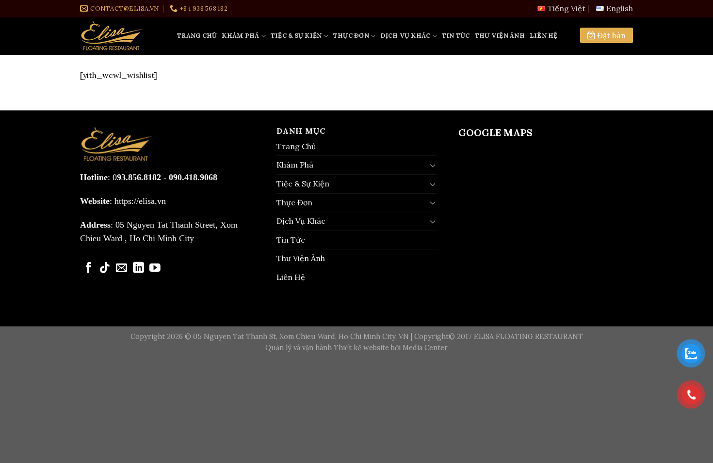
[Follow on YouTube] (155, 268)
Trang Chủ (197, 35)
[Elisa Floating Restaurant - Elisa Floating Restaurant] (121, 36)
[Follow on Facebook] (88, 268)
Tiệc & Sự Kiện (296, 35)
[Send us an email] (121, 268)
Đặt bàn (610, 35)
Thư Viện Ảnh (500, 35)
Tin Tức (456, 35)
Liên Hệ (544, 35)
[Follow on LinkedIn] (138, 268)
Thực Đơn (351, 35)
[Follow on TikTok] (105, 268)
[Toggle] (433, 165)
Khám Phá (240, 35)
